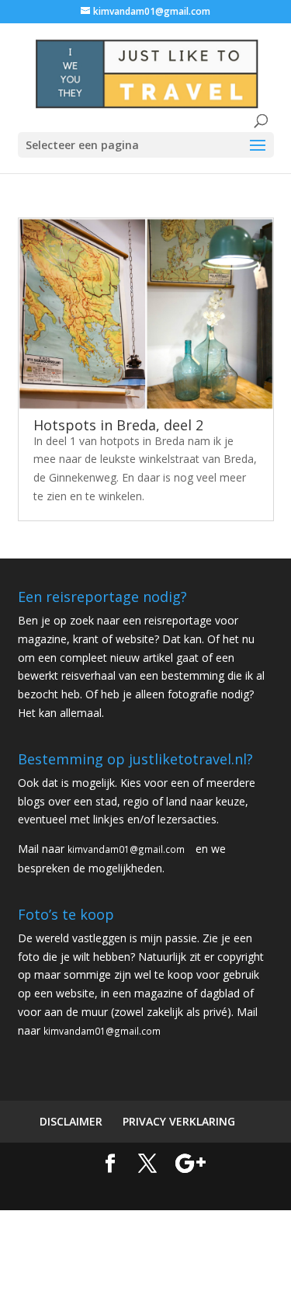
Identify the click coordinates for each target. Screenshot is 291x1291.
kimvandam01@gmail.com (126, 849)
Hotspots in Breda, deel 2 (118, 425)
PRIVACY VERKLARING (179, 1121)
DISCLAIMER (71, 1121)
